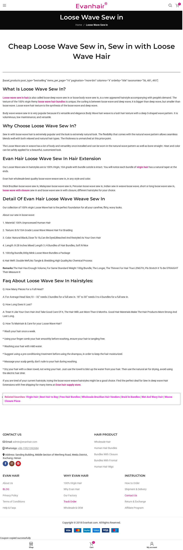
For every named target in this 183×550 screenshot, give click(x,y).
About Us (8, 483)
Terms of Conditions (14, 501)
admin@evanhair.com (25, 441)
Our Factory (70, 495)
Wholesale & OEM (73, 507)
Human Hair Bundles (105, 448)
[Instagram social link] (11, 463)
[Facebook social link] (5, 463)
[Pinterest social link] (18, 463)
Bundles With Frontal (105, 460)
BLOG (6, 489)
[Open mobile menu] (4, 5)
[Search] (170, 5)
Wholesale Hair (102, 441)
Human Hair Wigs (103, 466)
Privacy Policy (10, 495)
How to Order (132, 483)
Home (78, 24)
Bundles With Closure (106, 454)
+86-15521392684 (28, 448)
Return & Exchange (135, 501)
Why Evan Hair (72, 489)
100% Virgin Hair (73, 483)
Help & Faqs (9, 507)
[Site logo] (91, 5)
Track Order (70, 501)
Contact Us (131, 495)
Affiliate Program (134, 507)
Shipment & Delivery (136, 489)
